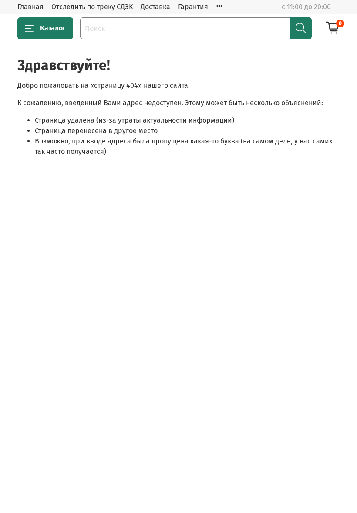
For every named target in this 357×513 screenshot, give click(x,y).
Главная (30, 7)
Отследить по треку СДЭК (92, 7)
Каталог (53, 28)
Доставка (155, 7)
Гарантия (193, 7)
